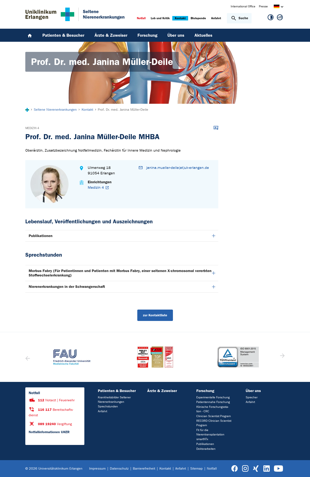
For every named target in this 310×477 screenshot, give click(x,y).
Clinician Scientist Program (213, 416)
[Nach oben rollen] (302, 468)
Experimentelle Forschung (213, 397)
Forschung (205, 390)
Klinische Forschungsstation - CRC (212, 409)
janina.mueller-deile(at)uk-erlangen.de (177, 168)
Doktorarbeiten (206, 449)
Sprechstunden (108, 406)
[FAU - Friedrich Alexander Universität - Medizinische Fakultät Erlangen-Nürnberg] (72, 357)
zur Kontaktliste (155, 315)
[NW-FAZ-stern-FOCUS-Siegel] (155, 357)
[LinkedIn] (266, 468)
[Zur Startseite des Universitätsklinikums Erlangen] (50, 14)
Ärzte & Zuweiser (162, 390)
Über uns (253, 390)
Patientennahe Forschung (213, 402)
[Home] (29, 35)
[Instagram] (245, 468)
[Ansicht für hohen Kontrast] (271, 18)
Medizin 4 (32, 128)
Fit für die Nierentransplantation (210, 432)
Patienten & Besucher (117, 390)
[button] (282, 357)
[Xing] (256, 468)
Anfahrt (102, 411)
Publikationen (41, 235)
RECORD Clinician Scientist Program (213, 423)
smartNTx (202, 439)
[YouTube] (278, 468)
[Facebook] (234, 468)
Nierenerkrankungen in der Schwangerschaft (67, 286)
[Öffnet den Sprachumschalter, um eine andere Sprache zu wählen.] (276, 7)
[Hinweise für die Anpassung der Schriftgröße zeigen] (280, 18)
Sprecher (251, 397)
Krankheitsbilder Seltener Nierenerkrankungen (114, 400)
